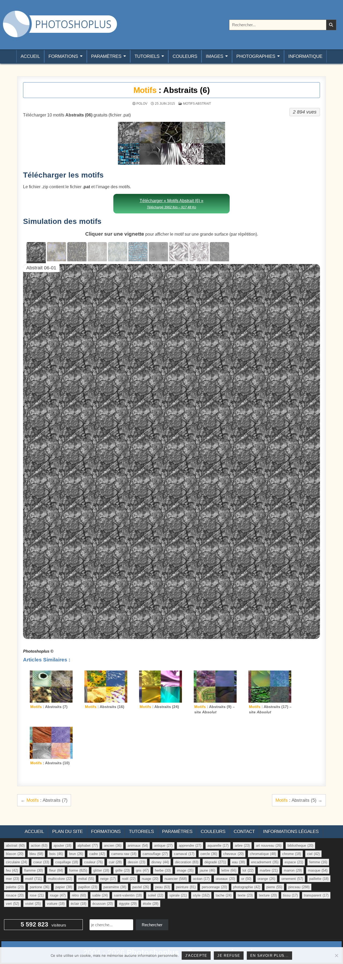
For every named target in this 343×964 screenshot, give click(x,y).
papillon (87, 887)
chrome (291, 854)
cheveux (233, 854)
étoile (150, 904)
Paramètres (106, 56)
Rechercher (152, 924)
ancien (112, 846)
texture (268, 895)
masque (317, 870)
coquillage (66, 862)
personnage (214, 887)
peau (162, 887)
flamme (33, 870)
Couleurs (185, 56)
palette (15, 887)
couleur (93, 862)
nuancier (176, 879)
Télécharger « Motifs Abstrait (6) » (171, 203)
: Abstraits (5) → (298, 800)
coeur (41, 862)
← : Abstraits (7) (44, 800)
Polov (141, 103)
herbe (163, 870)
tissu (290, 895)
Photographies (255, 56)
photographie (246, 887)
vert (12, 904)
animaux (138, 846)
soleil (155, 895)
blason (14, 854)
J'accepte (196, 956)
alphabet (87, 846)
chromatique (263, 854)
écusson (102, 904)
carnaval (184, 854)
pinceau (299, 887)
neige (108, 879)
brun (76, 854)
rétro (79, 895)
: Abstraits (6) (171, 90)
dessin (136, 862)
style (201, 895)
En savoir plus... (269, 956)
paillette (319, 879)
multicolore (60, 879)
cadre (97, 854)
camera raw (123, 854)
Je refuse (228, 956)
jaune (207, 870)
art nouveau (268, 846)
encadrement (264, 862)
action (39, 846)
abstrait (15, 846)
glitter (101, 870)
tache (224, 895)
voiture (56, 904)
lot (248, 870)
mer (12, 879)
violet (33, 904)
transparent (316, 895)
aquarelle (218, 846)
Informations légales (291, 831)
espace (294, 862)
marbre (269, 870)
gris (142, 870)
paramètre (114, 887)
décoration (186, 862)
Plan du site (67, 831)
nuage (150, 879)
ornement (292, 879)
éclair (78, 904)
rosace (15, 895)
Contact (244, 831)
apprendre (190, 846)
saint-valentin (128, 895)
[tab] (36, 252)
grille (122, 870)
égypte (128, 904)
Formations (63, 56)
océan (201, 879)
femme (318, 862)
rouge (58, 895)
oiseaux (225, 879)
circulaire (16, 862)
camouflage (155, 854)
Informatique (305, 56)
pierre (274, 887)
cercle (208, 854)
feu (12, 870)
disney (160, 862)
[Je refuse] (336, 955)
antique (163, 846)
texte (245, 895)
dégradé (215, 862)
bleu (36, 854)
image (185, 870)
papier (63, 887)
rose (37, 895)
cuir (115, 862)
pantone (39, 887)
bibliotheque (300, 846)
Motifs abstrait (197, 104)
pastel (140, 887)
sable (100, 895)
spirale (178, 895)
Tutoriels (147, 56)
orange (266, 879)
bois (56, 854)
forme (78, 870)
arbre (242, 846)
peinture (186, 887)
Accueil (30, 56)
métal (86, 879)
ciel (313, 854)
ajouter (62, 846)
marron (293, 870)
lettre (228, 870)
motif (33, 879)
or (246, 879)
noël (129, 879)
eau (238, 862)
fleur (56, 870)
